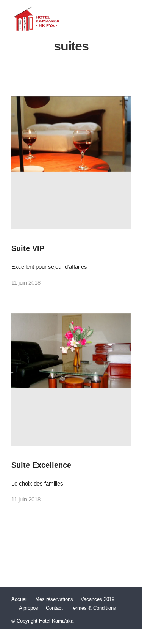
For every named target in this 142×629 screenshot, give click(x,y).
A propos (28, 608)
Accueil (19, 599)
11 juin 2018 (26, 282)
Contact (54, 608)
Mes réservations (54, 599)
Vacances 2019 (97, 599)
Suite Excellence (41, 465)
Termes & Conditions (93, 608)
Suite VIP (27, 248)
